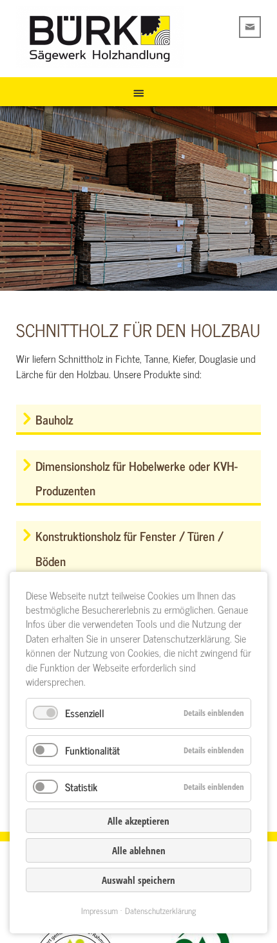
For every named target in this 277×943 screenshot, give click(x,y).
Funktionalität (92, 750)
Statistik (81, 786)
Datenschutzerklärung (160, 910)
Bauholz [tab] (54, 419)
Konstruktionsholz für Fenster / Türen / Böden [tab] (129, 548)
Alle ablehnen (139, 850)
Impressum (99, 910)
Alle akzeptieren (138, 820)
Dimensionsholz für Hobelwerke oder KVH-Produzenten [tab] (136, 477)
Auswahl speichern (138, 880)
